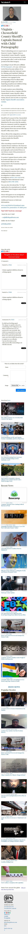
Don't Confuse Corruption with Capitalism (12, 882)
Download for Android (10, 908)
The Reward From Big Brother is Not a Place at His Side (13, 796)
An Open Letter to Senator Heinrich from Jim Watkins (13, 709)
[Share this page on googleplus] (5, 25)
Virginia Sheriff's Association (15, 114)
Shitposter (7, 914)
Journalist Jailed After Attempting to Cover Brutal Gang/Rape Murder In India (12, 680)
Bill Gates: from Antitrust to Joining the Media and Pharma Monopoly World (13, 571)
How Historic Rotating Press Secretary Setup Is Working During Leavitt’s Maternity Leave (11, 458)
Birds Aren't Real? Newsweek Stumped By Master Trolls (12, 636)
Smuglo (6, 916)
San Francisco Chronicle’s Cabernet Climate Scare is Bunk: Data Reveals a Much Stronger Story (11, 479)
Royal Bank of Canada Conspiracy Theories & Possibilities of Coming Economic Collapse (13, 840)
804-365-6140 (16, 177)
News (14, 22)
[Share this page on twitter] (2, 25)
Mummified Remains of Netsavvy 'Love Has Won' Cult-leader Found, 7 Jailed (13, 527)
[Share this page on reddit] (8, 25)
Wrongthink (7, 918)
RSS (5, 926)
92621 (12, 319)
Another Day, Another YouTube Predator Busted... (12, 731)
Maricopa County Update (8, 592)
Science (7, 569)
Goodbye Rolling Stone (7, 862)
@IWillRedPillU (6, 224)
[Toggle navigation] (25, 2)
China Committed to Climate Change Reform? (13, 775)
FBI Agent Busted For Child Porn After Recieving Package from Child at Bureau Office (13, 614)
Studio (11, 502)
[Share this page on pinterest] (7, 25)
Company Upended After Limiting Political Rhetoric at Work (12, 505)
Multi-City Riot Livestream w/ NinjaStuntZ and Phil (13, 818)
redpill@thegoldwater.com (10, 217)
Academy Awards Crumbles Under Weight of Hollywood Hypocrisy (13, 658)
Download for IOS (9, 906)
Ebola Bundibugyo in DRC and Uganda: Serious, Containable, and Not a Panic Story (12, 438)
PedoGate (8, 612)
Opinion (7, 502)
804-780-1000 (13, 182)
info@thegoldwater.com (10, 922)
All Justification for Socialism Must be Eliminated (11, 549)
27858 (10, 292)
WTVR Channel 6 (6, 67)
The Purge (8, 794)
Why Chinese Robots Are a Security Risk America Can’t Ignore (12, 418)
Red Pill (5, 22)
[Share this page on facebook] (3, 25)
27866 (10, 265)
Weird (7, 525)
